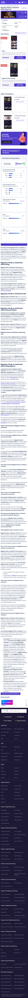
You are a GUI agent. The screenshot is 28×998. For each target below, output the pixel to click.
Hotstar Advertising (4, 820)
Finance (2, 795)
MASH (2, 750)
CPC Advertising (4, 810)
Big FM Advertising (17, 855)
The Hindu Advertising (5, 897)
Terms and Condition (5, 732)
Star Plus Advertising (4, 841)
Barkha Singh (3, 952)
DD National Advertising (5, 831)
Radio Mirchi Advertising (5, 852)
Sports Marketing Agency (19, 988)
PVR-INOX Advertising (5, 882)
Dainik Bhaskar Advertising (19, 894)
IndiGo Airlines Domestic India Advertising (19, 874)
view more (23, 54)
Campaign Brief (4, 746)
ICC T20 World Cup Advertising (20, 964)
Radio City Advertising (18, 859)
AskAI (23, 8)
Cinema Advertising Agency (6, 982)
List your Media (17, 732)
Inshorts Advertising (18, 820)
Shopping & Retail (4, 785)
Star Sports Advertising (5, 844)
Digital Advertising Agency (19, 975)
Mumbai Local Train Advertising (7, 926)
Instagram (3, 774)
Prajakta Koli (16, 949)
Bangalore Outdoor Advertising (6, 938)
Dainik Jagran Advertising (6, 900)
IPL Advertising (3, 964)
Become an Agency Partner (19, 728)
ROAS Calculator (17, 746)
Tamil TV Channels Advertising (19, 834)
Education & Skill (17, 795)
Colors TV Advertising (18, 841)
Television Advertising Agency (19, 985)
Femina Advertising (17, 912)
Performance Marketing (5, 813)
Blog (2, 767)
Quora (2, 777)
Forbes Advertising (4, 908)
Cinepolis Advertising (18, 882)
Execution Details (21, 101)
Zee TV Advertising (4, 837)
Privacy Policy (16, 735)
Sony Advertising (17, 837)
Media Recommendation (18, 753)
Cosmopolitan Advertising (19, 908)
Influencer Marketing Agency (19, 982)
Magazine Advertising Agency (6, 978)
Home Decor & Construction (19, 798)
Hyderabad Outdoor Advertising (7, 941)
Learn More (7, 142)
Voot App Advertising (5, 816)
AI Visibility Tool (17, 759)
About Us (21, 717)
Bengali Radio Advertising (5, 859)
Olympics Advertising (18, 967)
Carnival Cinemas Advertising (6, 886)
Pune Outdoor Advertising (19, 938)
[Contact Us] (19, 2)
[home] (3, 2)
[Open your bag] (22, 2)
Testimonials (3, 735)
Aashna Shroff (3, 956)
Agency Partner (21, 720)
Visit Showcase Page (20, 33)
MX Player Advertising (18, 813)
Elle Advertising (4, 912)
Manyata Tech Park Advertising (20, 926)
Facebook (16, 767)
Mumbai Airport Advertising (19, 867)
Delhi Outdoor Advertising (19, 934)
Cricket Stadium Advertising (6, 923)
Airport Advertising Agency (6, 975)
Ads (15, 750)
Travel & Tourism (17, 789)
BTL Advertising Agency (5, 991)
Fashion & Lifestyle (17, 785)
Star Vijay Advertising (5, 834)
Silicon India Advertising (5, 915)
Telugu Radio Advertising (18, 852)
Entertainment (17, 792)
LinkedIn (15, 771)
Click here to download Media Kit (10, 693)
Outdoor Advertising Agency (6, 988)
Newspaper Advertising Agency (6, 985)
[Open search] (16, 2)
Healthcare (3, 798)
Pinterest (15, 774)
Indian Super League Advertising (7, 967)
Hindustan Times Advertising (19, 900)
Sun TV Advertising (17, 831)
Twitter (2, 771)
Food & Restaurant (4, 789)
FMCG (2, 792)
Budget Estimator (4, 759)
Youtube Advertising (17, 816)
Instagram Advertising (5, 823)
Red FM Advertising (4, 855)
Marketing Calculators (5, 753)
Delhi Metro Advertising (18, 923)
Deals (2, 738)
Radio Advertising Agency (19, 978)
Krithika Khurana (17, 952)
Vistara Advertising (4, 874)
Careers (15, 738)
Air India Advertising (4, 867)
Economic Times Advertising (19, 897)
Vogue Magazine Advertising (19, 915)
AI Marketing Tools (4, 756)
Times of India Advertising (6, 894)
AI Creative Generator (18, 756)
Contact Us (8, 717)
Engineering (3, 802)
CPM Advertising (17, 810)
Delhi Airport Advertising (5, 870)
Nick (2, 949)
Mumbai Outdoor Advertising (6, 934)
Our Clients (8, 720)
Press (15, 777)
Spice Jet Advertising (18, 870)
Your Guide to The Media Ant (6, 728)
